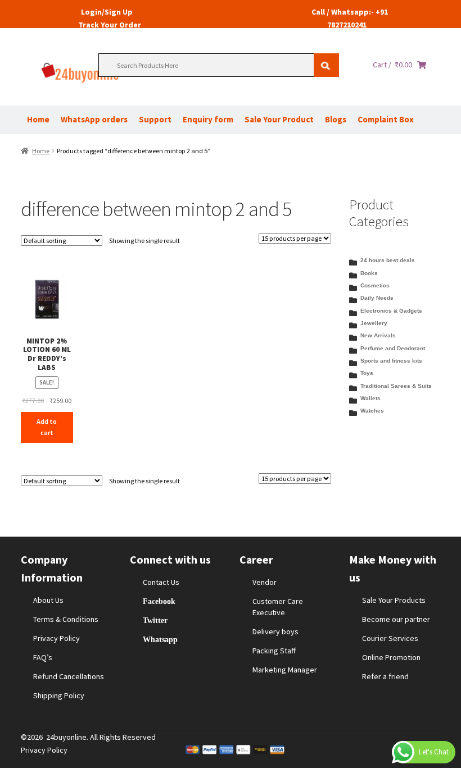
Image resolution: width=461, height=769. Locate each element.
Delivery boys (275, 631)
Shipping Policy (58, 695)
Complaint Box (386, 119)
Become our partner (396, 619)
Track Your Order (109, 25)
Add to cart (47, 427)
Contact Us (161, 582)
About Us (48, 600)
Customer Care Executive (277, 606)
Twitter (155, 620)
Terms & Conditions (65, 619)
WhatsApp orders (94, 119)
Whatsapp (160, 639)
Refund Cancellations (68, 676)
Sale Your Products (394, 600)
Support (155, 119)
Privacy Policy (56, 638)
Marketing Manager (284, 670)
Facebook (159, 601)
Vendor (264, 582)
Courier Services (390, 638)
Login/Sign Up (107, 12)
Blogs (335, 119)
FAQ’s (42, 657)
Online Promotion (391, 657)
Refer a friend (385, 676)
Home (38, 119)
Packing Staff (274, 651)
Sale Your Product (279, 119)
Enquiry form (208, 119)
